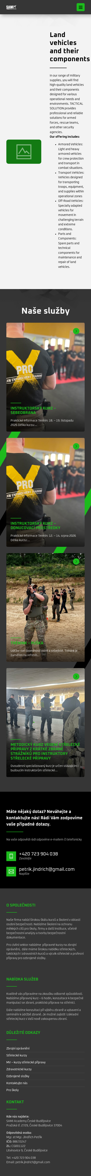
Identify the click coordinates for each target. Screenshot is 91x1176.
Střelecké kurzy (16, 1055)
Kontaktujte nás (17, 1083)
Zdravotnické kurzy (19, 1069)
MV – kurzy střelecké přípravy (26, 1062)
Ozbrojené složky (17, 1076)
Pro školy (12, 1090)
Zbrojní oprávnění (17, 1048)
